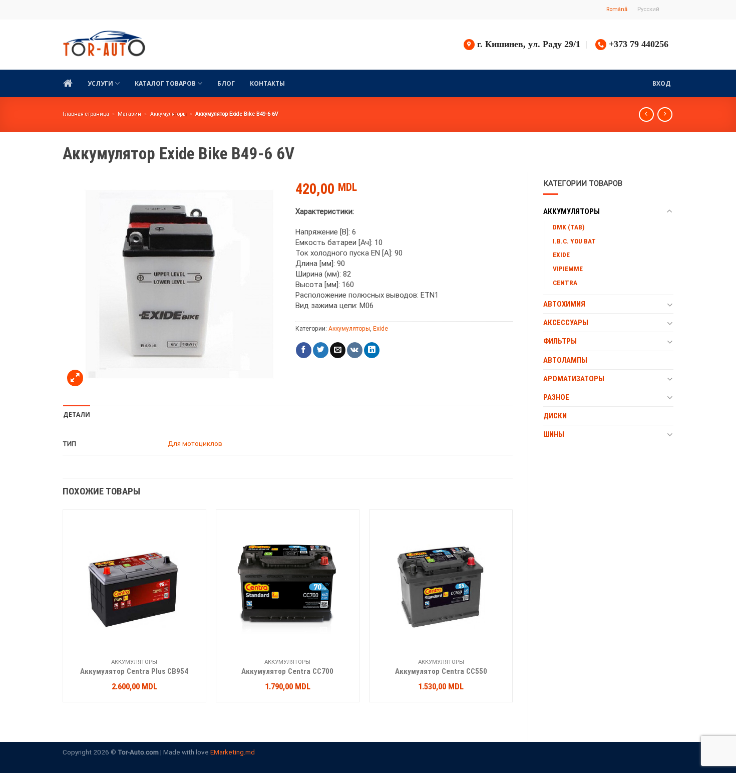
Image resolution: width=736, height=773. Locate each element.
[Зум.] (75, 378)
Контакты (267, 83)
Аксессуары (565, 322)
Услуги (100, 83)
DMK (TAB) (569, 227)
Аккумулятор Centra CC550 (441, 671)
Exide (561, 254)
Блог (226, 83)
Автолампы (565, 360)
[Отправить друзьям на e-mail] (337, 350)
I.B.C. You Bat (574, 241)
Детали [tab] (76, 414)
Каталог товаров (165, 83)
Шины (553, 434)
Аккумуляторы (168, 114)
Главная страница (86, 114)
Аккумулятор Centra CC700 (287, 671)
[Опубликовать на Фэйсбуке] (303, 350)
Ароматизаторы (573, 378)
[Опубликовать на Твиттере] (320, 350)
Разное (556, 397)
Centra (565, 283)
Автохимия (564, 304)
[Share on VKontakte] (354, 350)
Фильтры (560, 341)
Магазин (129, 114)
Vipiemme (568, 269)
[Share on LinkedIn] (372, 350)
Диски (555, 415)
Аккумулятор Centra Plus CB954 (134, 671)
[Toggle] (669, 211)
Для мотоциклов (195, 443)
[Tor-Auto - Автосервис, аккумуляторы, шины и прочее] (104, 45)
